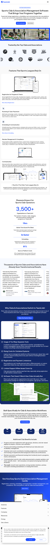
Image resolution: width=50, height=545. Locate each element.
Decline (41, 539)
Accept (30, 539)
